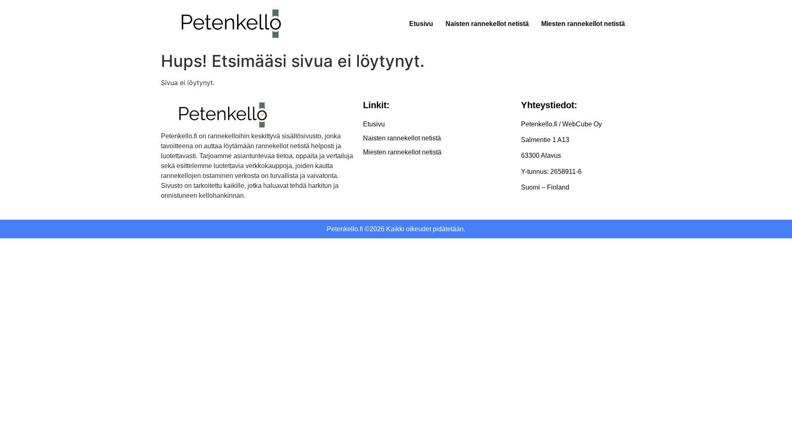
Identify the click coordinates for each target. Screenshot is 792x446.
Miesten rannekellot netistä (583, 23)
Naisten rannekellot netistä (487, 23)
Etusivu (421, 23)
